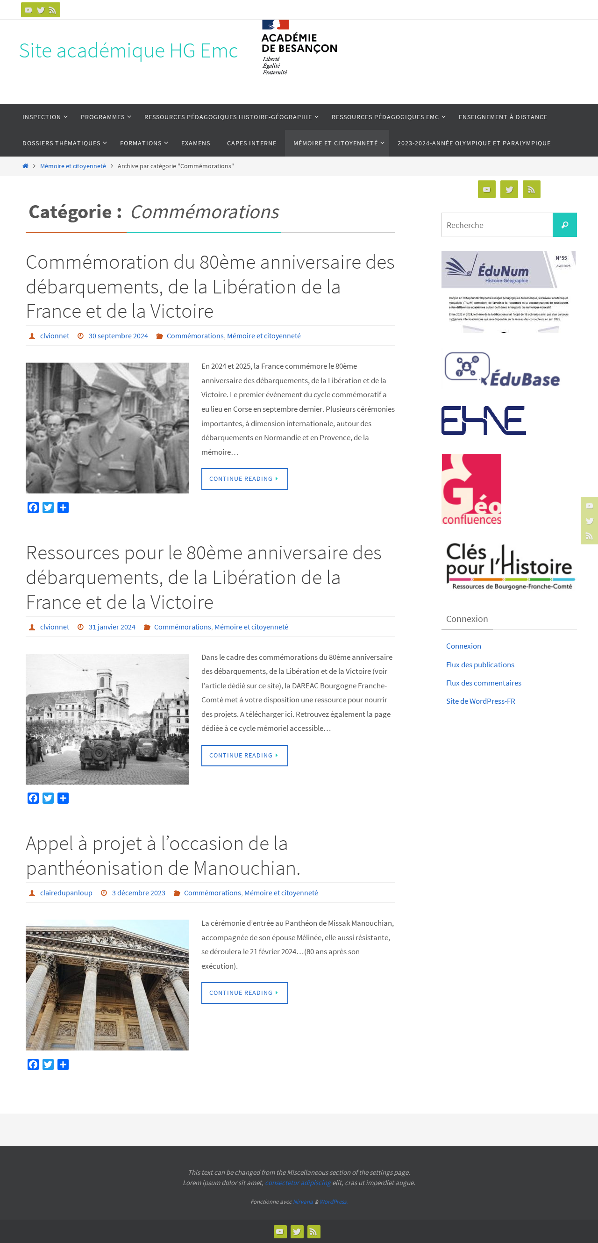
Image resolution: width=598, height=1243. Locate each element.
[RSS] (52, 9)
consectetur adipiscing (298, 1182)
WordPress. (334, 1202)
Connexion (463, 646)
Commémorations (195, 335)
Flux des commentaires (483, 683)
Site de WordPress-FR (480, 701)
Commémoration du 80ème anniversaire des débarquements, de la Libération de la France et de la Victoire (210, 286)
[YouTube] (28, 9)
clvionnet (54, 335)
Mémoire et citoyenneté (73, 166)
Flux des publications (480, 664)
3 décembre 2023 (138, 892)
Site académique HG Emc (128, 50)
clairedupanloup (66, 892)
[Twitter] (40, 9)
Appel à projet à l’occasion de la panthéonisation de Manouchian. (163, 855)
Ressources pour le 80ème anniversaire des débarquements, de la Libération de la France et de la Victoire (204, 576)
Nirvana (303, 1202)
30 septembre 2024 (118, 335)
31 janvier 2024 (112, 626)
